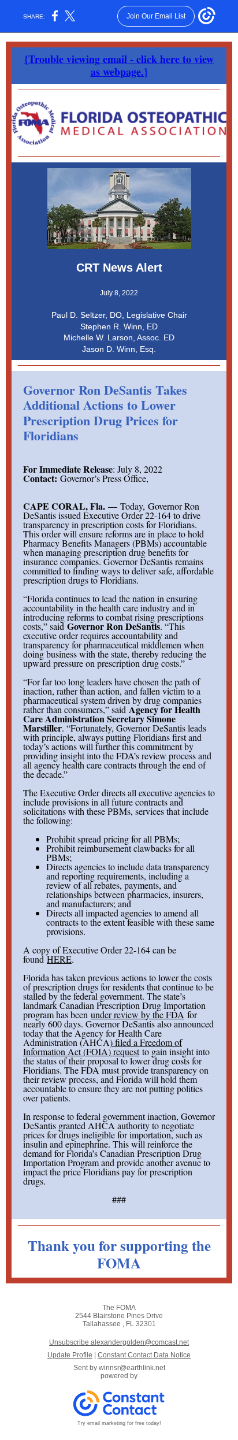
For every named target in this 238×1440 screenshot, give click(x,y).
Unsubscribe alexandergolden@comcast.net (119, 1342)
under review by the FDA (137, 1014)
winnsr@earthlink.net (132, 1368)
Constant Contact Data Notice (144, 1355)
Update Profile (69, 1355)
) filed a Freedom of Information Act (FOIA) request (102, 1046)
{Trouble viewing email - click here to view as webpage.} (119, 65)
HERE (59, 959)
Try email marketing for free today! (119, 1423)
